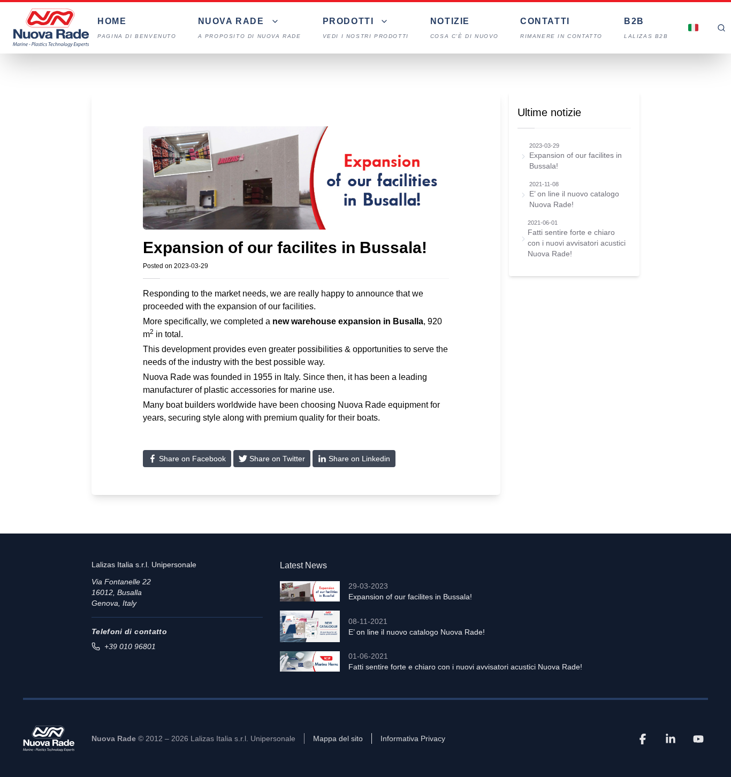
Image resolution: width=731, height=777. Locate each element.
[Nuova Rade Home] (51, 27)
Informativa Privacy (412, 738)
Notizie (464, 28)
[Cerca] (721, 27)
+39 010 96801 (130, 646)
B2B (646, 28)
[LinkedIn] (670, 738)
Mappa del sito (338, 738)
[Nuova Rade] (48, 739)
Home (136, 28)
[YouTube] (698, 738)
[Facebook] (642, 738)
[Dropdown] (693, 27)
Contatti (561, 28)
